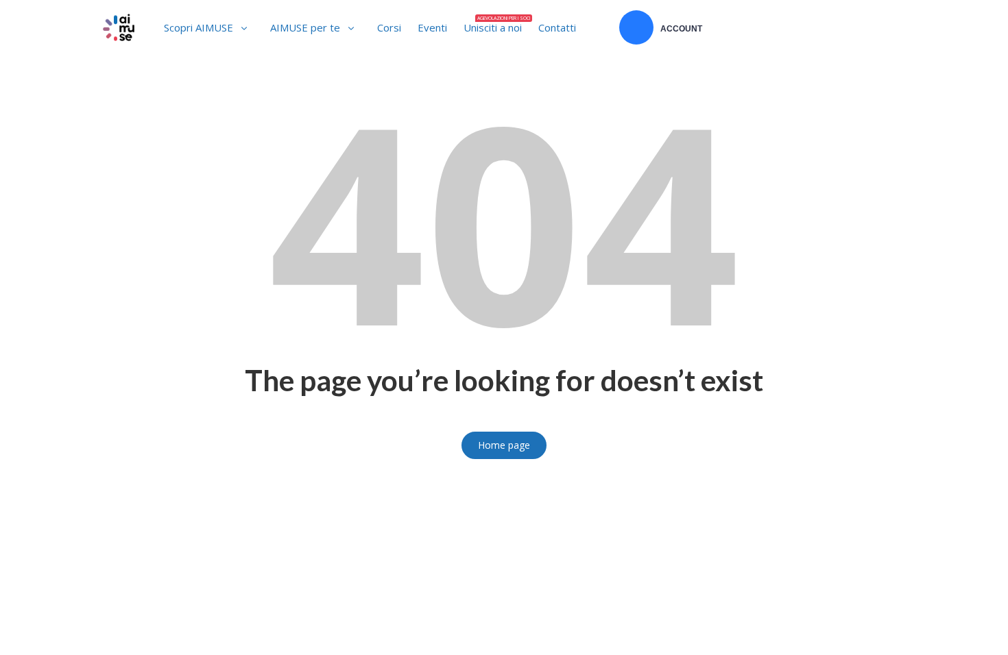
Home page (504, 445)
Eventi (432, 27)
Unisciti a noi (496, 25)
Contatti (557, 27)
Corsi (389, 27)
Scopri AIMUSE (198, 27)
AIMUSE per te (305, 27)
